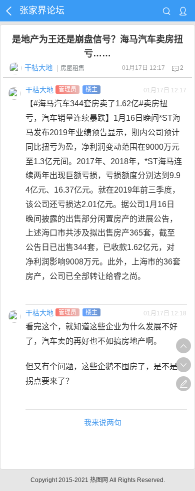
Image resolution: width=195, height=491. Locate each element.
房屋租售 (72, 68)
